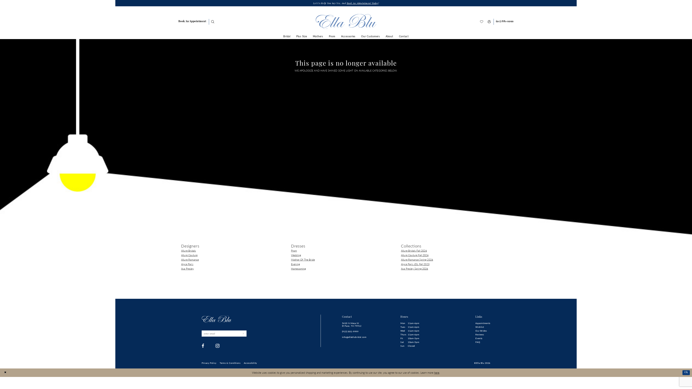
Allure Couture (189, 255)
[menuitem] (192, 22)
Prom (294, 250)
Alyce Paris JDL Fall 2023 (415, 264)
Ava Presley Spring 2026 (414, 268)
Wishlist (479, 326)
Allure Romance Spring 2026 (417, 259)
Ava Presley (187, 268)
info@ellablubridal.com (354, 337)
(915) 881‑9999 (350, 331)
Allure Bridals (188, 250)
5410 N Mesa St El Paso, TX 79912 (351, 324)
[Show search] (213, 21)
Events (478, 338)
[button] (489, 21)
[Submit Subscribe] (243, 333)
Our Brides (481, 330)
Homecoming (298, 268)
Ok (686, 372)
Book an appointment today (362, 3)
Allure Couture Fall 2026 (415, 255)
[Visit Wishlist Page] (481, 21)
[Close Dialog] (5, 373)
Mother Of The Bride (303, 259)
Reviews (479, 334)
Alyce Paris (187, 264)
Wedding (296, 255)
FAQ (477, 342)
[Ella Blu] (346, 21)
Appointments (482, 323)
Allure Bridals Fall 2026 (414, 250)
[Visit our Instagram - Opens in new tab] (218, 345)
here (436, 372)
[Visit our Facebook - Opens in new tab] (203, 346)
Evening (295, 264)
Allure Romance (190, 259)
